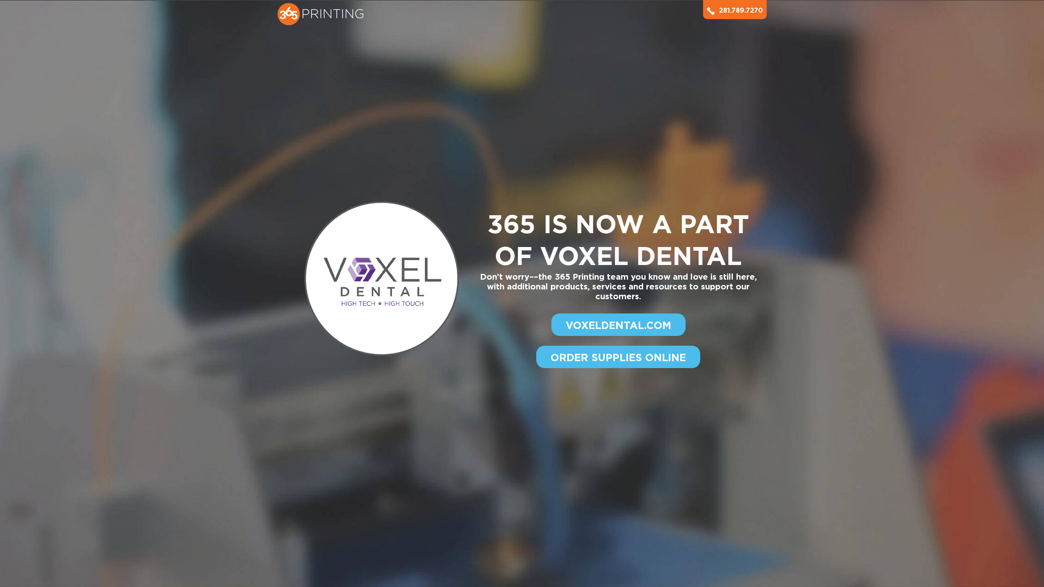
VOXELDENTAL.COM (618, 325)
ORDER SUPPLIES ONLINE (618, 357)
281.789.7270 (741, 10)
